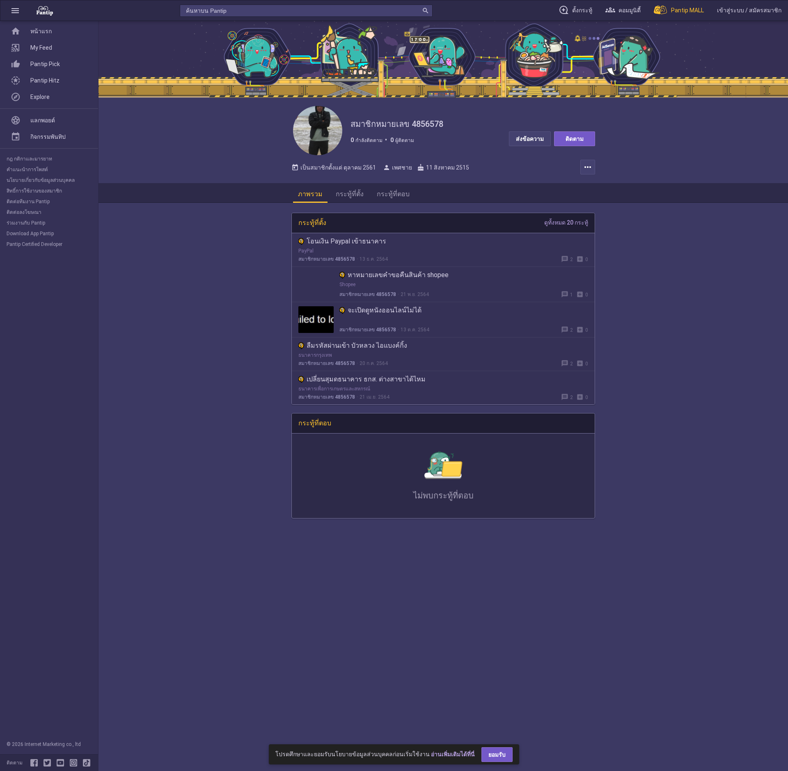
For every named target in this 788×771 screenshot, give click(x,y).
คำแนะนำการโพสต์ (27, 169)
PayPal (306, 251)
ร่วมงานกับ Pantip (26, 223)
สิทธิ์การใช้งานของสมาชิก (34, 191)
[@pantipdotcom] (75, 763)
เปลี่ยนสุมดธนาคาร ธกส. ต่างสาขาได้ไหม (366, 379)
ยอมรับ (497, 754)
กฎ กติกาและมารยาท (29, 159)
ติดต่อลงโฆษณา (24, 212)
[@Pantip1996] (48, 763)
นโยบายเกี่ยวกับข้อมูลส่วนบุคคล (41, 180)
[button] (15, 10)
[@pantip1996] (87, 763)
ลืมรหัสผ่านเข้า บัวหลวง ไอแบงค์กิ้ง (357, 345)
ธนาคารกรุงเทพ (315, 355)
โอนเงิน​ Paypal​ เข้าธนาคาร (346, 241)
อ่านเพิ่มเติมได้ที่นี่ (453, 754)
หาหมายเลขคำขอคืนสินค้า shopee (398, 275)
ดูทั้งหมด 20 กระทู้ (566, 222)
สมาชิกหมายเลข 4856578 (326, 259)
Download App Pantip (30, 233)
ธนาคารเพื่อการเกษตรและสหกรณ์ (334, 389)
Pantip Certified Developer (34, 244)
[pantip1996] (62, 763)
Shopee (347, 284)
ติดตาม (575, 138)
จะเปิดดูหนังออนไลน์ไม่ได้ (384, 310)
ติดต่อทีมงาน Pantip (28, 201)
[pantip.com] (45, 10)
